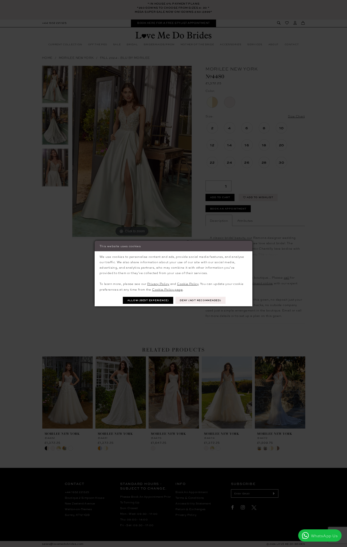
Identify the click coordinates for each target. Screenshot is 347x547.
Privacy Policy (158, 283)
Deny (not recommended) (200, 300)
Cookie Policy (187, 283)
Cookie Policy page (167, 289)
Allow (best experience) (148, 300)
